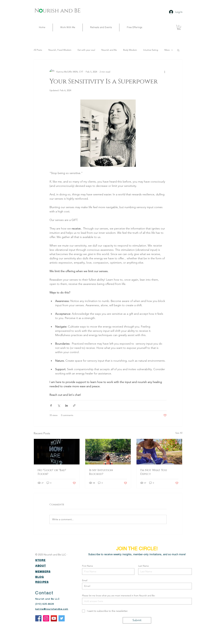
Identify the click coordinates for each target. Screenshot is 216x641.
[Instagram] (46, 618)
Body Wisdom (130, 49)
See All (178, 432)
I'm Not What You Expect (153, 472)
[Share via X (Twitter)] (58, 405)
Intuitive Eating (150, 49)
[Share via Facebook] (50, 405)
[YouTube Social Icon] (54, 618)
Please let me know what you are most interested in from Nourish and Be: (118, 595)
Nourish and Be (109, 49)
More (167, 49)
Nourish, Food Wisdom (59, 49)
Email (84, 580)
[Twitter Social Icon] (62, 618)
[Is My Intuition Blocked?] (108, 451)
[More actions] (165, 72)
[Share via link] (74, 405)
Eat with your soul (86, 49)
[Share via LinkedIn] (66, 405)
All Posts (38, 49)
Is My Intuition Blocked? (101, 472)
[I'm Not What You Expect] (159, 451)
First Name (87, 566)
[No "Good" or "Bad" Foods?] (57, 451)
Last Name (143, 566)
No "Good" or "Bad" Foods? (52, 472)
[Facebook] (38, 618)
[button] (179, 27)
